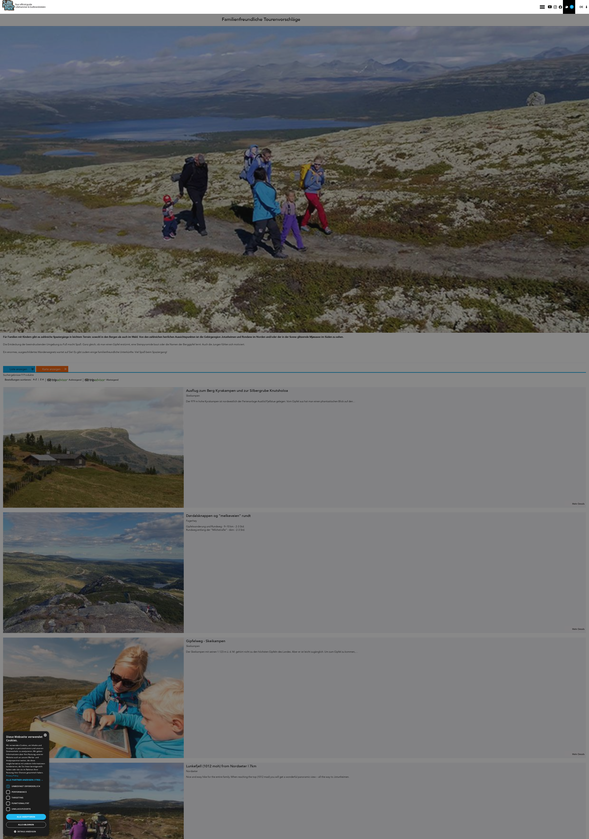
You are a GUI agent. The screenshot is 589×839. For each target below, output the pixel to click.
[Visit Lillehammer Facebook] (560, 8)
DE (581, 7)
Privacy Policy (12, 775)
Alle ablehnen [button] (26, 824)
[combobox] (45, 735)
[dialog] (26, 783)
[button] (26, 780)
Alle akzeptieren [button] (26, 817)
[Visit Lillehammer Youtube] (550, 7)
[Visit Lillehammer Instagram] (555, 8)
